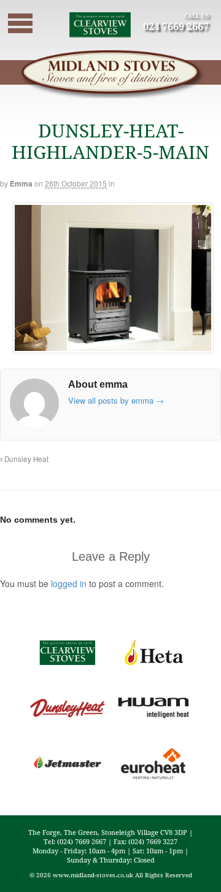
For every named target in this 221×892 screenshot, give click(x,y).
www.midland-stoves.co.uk (93, 875)
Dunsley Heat (25, 459)
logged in (69, 583)
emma (21, 183)
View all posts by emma (116, 400)
